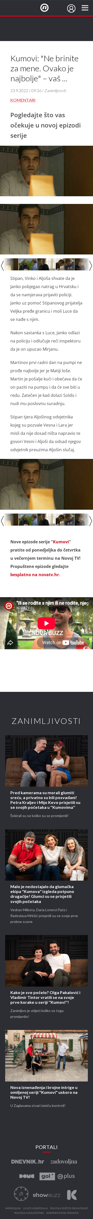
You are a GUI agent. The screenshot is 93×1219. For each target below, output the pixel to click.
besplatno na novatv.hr (34, 574)
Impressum (13, 1208)
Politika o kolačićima (29, 1213)
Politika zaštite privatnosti (69, 1208)
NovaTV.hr (48, 8)
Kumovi (61, 542)
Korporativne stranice (62, 1213)
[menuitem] (71, 8)
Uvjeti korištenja (35, 1208)
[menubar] (71, 8)
